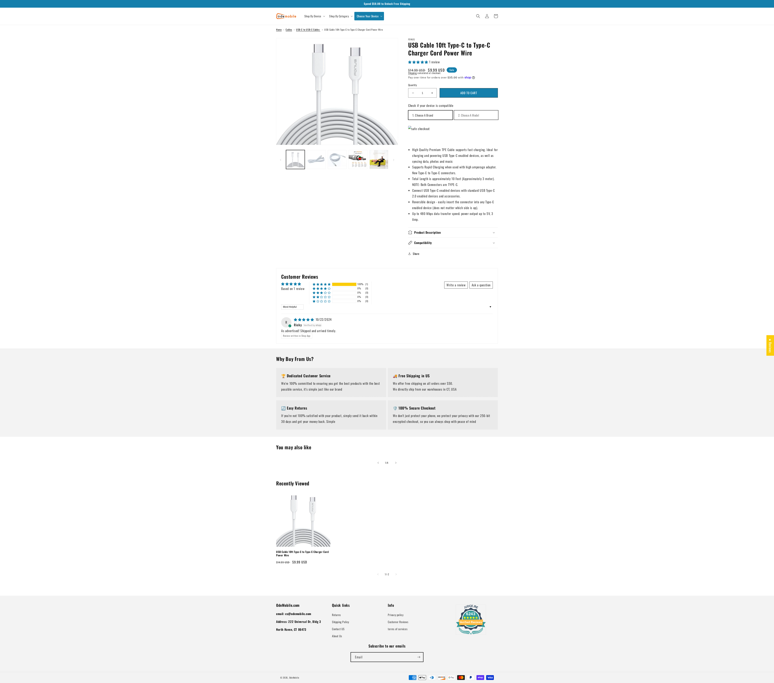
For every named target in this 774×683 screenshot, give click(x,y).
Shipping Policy (340, 622)
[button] (314, 16)
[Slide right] (393, 159)
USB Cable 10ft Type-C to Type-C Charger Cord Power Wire (302, 553)
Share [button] (416, 253)
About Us (337, 636)
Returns (336, 615)
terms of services (397, 629)
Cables (289, 29)
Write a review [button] (455, 285)
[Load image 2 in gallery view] (316, 159)
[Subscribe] (418, 657)
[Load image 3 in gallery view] (337, 159)
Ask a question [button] (481, 285)
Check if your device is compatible (430, 105)
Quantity (412, 85)
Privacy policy (395, 615)
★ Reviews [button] (770, 345)
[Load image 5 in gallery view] (378, 159)
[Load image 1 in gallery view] (295, 159)
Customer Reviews (398, 622)
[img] (304, 319)
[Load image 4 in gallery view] (358, 159)
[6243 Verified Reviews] (471, 635)
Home (279, 29)
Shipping (412, 73)
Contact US (338, 629)
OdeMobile (294, 677)
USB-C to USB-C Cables (308, 29)
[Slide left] (280, 159)
